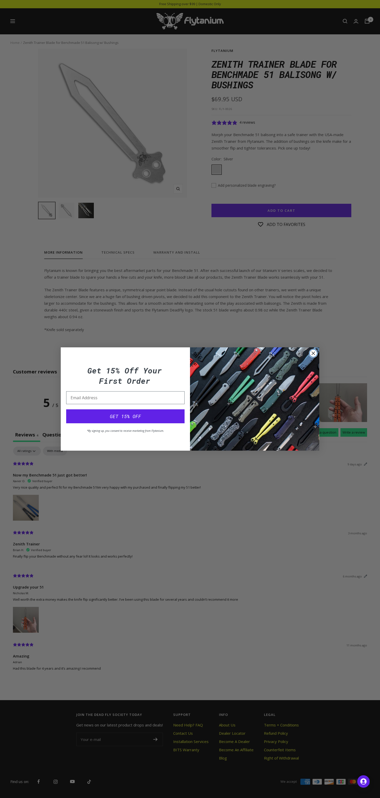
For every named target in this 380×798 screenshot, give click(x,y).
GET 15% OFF (125, 416)
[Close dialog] (313, 353)
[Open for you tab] (363, 781)
